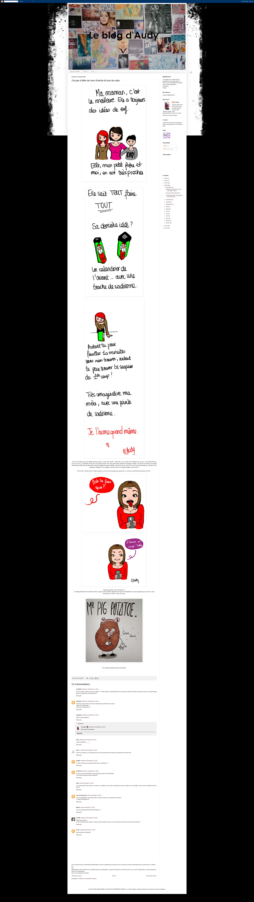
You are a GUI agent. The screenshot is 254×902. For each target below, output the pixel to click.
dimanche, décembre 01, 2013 (90, 689)
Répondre (79, 696)
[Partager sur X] (94, 678)
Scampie (83, 727)
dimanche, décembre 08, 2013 (89, 818)
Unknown (78, 701)
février (168, 220)
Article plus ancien (151, 876)
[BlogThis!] (92, 678)
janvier (168, 223)
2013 (166, 185)
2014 (166, 183)
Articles (167, 146)
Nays (77, 739)
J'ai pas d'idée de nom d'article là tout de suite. (174, 196)
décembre (169, 187)
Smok (77, 830)
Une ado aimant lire (81, 795)
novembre (169, 199)
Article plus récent (77, 876)
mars (167, 218)
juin (167, 211)
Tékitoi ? (85, 71)
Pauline (78, 760)
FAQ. (92, 71)
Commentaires (169, 149)
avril (167, 216)
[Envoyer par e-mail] (90, 678)
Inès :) (78, 750)
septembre (169, 204)
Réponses (81, 723)
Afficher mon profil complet (170, 115)
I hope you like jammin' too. (173, 193)
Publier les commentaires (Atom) (87, 878)
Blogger (163, 889)
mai (167, 213)
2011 (166, 228)
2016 (166, 178)
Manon (78, 807)
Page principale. (75, 71)
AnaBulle (78, 689)
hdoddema (151, 889)
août (167, 206)
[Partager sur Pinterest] (98, 678)
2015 (166, 180)
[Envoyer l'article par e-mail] (87, 678)
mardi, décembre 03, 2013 (88, 807)
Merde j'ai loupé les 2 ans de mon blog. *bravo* (173, 190)
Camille (78, 818)
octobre (168, 202)
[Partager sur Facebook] (96, 678)
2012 (166, 225)
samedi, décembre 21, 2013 (87, 830)
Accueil (114, 876)
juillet (167, 209)
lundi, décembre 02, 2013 (87, 783)
